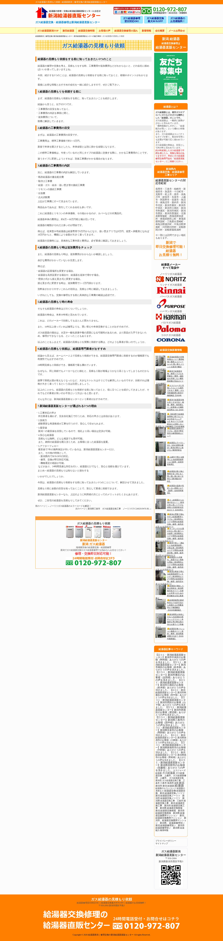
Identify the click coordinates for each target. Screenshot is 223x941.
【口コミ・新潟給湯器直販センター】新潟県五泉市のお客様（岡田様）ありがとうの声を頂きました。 (171, 730)
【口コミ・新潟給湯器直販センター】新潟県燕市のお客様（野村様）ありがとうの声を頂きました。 (171, 756)
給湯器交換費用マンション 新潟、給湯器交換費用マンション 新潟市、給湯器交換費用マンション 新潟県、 (171, 818)
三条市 (163, 783)
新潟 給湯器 (168, 786)
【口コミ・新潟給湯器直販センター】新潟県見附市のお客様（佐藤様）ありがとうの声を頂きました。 (170, 765)
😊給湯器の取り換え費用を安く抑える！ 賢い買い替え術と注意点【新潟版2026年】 (175, 476)
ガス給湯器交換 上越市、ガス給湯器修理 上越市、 (171, 775)
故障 (176, 783)
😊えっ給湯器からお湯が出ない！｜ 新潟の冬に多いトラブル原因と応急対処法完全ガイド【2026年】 (175, 505)
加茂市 (170, 783)
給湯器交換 (170, 790)
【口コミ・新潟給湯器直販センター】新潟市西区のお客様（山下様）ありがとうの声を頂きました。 (171, 702)
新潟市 (159, 786)
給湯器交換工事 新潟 (171, 801)
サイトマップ (162, 843)
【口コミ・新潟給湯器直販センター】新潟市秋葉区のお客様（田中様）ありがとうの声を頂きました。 (171, 694)
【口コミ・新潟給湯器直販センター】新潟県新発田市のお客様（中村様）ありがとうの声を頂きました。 (171, 747)
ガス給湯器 (168, 772)
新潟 (181, 782)
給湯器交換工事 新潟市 (170, 804)
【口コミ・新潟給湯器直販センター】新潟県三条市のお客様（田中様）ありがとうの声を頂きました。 (170, 721)
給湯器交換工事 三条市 (171, 801)
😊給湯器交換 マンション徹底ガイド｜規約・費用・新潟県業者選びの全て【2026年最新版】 (175, 634)
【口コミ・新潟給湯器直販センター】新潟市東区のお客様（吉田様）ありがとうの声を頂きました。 (170, 676)
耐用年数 (164, 830)
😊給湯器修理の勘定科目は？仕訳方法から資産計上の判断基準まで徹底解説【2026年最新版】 (175, 605)
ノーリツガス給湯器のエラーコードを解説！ (70, 506)
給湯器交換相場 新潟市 (172, 810)
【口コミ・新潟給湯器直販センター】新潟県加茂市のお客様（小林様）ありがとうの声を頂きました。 (171, 739)
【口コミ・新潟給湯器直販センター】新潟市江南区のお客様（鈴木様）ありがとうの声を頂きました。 (171, 685)
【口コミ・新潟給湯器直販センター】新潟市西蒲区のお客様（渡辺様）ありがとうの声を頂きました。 (171, 711)
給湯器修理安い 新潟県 (168, 828)
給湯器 (179, 785)
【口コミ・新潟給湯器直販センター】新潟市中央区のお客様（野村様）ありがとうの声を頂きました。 (171, 659)
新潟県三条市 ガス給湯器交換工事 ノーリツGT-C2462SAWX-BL (118, 509)
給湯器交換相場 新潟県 (168, 813)
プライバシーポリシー (166, 841)
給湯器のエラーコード (166, 788)
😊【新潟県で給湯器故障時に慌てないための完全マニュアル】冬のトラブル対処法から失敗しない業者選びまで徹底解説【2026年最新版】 (170, 421)
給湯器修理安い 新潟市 (172, 825)
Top (217, 935)
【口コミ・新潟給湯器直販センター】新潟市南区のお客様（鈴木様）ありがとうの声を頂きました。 (171, 666)
